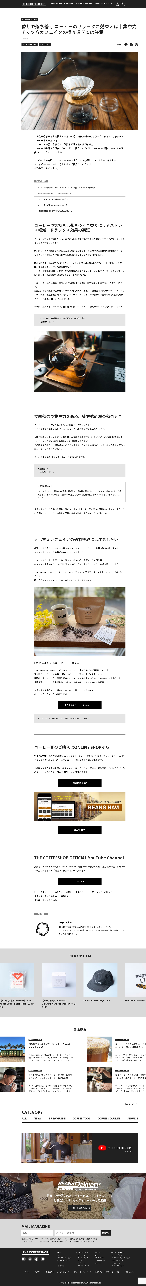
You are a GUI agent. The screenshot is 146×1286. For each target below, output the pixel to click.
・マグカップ (80, 1263)
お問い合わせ (129, 1272)
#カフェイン (45, 44)
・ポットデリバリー (117, 1263)
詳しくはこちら (80, 1208)
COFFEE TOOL (81, 1118)
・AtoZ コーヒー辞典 (64, 1258)
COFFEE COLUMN (30, 19)
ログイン (28, 1272)
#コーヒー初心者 (29, 44)
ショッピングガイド (62, 1272)
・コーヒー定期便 (116, 1255)
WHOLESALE (106, 4)
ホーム (59, 1252)
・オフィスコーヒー (117, 1266)
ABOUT (96, 4)
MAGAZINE (79, 4)
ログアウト (38, 1272)
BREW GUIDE (57, 1118)
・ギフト (79, 1260)
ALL (24, 1118)
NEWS (38, 1118)
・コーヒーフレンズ (63, 1260)
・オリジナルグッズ (82, 1266)
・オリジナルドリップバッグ (120, 1258)
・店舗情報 (60, 1266)
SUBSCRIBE (68, 4)
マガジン (97, 1252)
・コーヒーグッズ (82, 1258)
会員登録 (49, 1272)
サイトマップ (86, 1272)
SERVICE (88, 4)
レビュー (76, 1272)
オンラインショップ (82, 1252)
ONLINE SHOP (56, 4)
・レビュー (60, 1263)
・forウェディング (117, 1260)
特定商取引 (98, 1272)
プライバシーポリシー (113, 1272)
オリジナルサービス (117, 1252)
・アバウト (60, 1255)
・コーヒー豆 (80, 1255)
